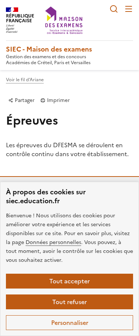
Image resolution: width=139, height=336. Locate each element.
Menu (128, 8)
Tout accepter (69, 281)
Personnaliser (69, 322)
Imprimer (58, 100)
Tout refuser (69, 301)
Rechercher (113, 8)
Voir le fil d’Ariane (25, 79)
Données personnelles (53, 242)
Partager (23, 100)
